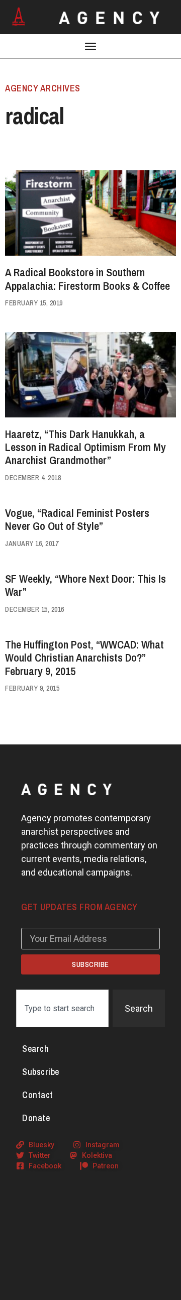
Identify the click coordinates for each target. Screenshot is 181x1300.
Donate (36, 1118)
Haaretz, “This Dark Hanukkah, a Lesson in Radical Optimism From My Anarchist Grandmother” (85, 447)
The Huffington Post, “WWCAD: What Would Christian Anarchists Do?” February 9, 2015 (84, 658)
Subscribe (40, 1071)
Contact (37, 1095)
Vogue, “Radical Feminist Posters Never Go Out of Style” (77, 519)
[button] (90, 46)
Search (35, 1048)
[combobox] (62, 1008)
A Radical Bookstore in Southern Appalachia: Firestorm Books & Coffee (87, 279)
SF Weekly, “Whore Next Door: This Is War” (85, 585)
